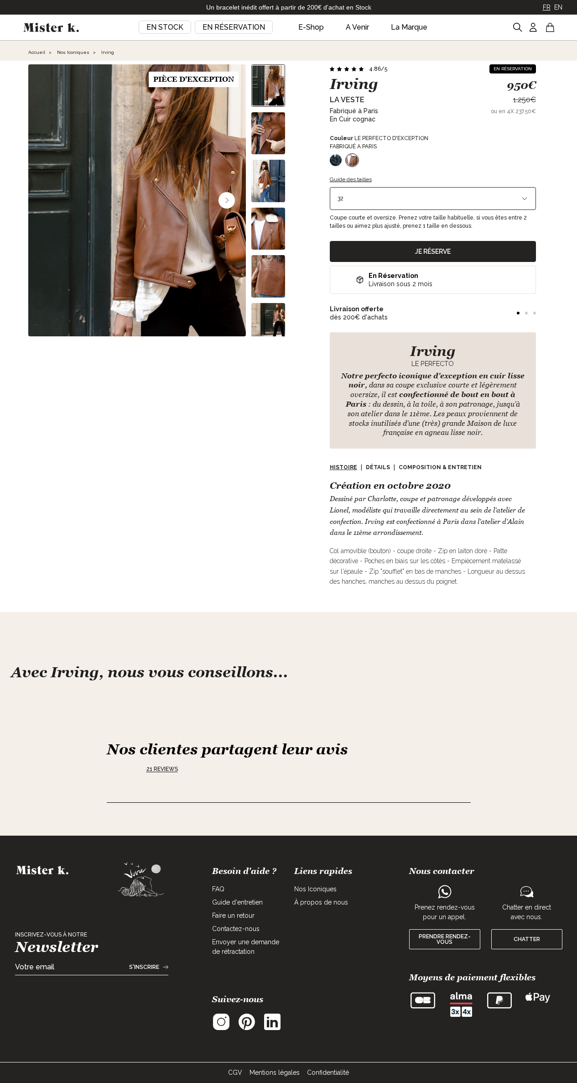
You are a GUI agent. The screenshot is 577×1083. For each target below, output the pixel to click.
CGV (235, 1072)
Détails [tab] (378, 467)
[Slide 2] (526, 313)
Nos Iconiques (73, 52)
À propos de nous (321, 902)
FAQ (218, 889)
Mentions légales (275, 1072)
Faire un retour (233, 915)
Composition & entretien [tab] (440, 467)
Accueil (36, 52)
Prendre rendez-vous (445, 939)
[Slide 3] (534, 313)
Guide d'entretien (237, 902)
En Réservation (234, 27)
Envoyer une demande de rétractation (245, 946)
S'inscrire (144, 967)
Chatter (527, 939)
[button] (358, 69)
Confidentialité (328, 1072)
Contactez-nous (236, 928)
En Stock (164, 27)
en (558, 7)
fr (547, 7)
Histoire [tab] (343, 467)
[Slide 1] (518, 313)
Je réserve (433, 251)
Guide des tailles (351, 179)
